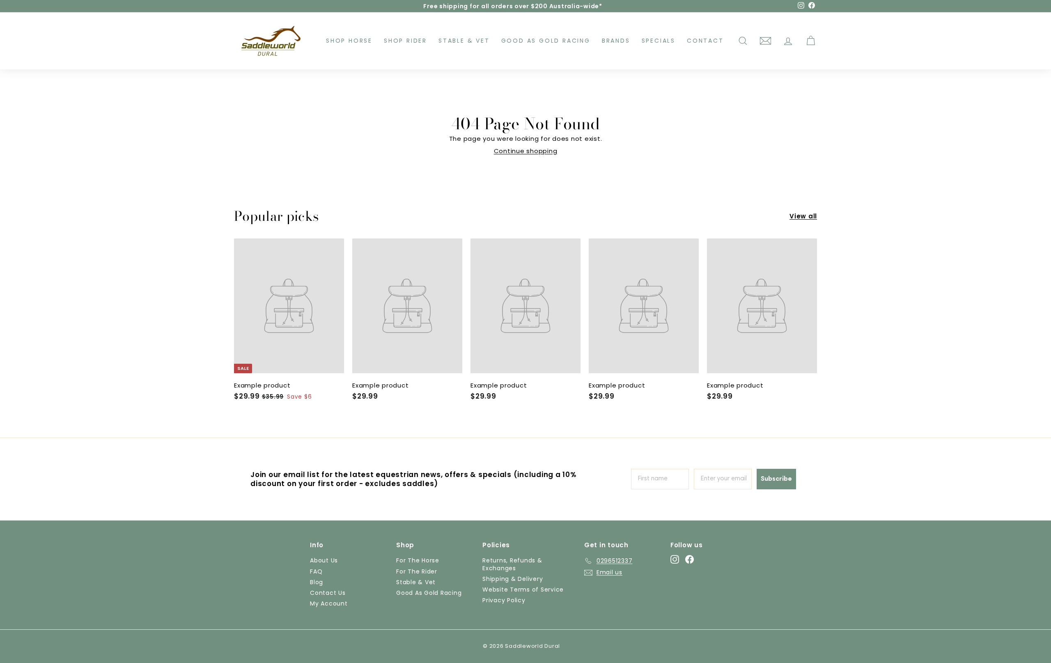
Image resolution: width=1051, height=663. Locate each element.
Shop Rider (405, 41)
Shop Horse (349, 41)
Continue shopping (526, 151)
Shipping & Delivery (512, 579)
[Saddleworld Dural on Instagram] (674, 559)
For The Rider (416, 571)
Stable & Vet (464, 41)
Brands (616, 41)
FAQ (316, 571)
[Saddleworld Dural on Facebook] (689, 559)
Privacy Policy (504, 600)
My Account (329, 603)
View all (803, 216)
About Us (324, 560)
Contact (705, 41)
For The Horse (417, 560)
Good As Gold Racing (545, 41)
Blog (316, 582)
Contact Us (328, 593)
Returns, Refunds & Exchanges (512, 564)
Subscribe (776, 479)
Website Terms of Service (523, 589)
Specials (658, 41)
